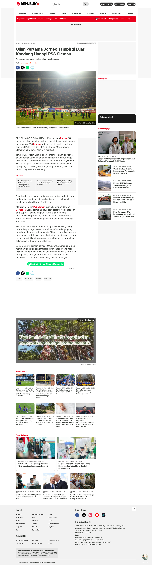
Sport (50, 520)
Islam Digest (53, 517)
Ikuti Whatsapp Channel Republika (47, 264)
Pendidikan (76, 13)
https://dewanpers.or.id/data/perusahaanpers (33, 555)
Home (18, 43)
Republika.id (119, 4)
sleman (19, 279)
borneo (38, 279)
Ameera (18, 514)
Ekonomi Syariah (38, 514)
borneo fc (47, 279)
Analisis (35, 520)
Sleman (37, 144)
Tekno (34, 524)
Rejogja (24, 43)
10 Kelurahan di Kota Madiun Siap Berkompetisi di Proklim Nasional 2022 (24, 185)
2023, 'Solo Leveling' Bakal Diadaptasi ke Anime (65, 183)
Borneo (64, 138)
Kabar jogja (38, 13)
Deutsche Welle (106, 4)
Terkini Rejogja (104, 128)
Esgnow (19, 527)
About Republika (22, 540)
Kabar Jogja (32, 43)
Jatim (63, 13)
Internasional (20, 524)
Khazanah (19, 517)
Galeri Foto (117, 13)
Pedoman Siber (54, 540)
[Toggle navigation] (18, 4)
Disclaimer (19, 543)
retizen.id (131, 4)
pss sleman (28, 279)
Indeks (130, 13)
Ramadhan (36, 530)
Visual (34, 527)
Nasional (23, 13)
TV (17, 530)
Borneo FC (21, 209)
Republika (21, 19)
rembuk (103, 13)
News (18, 520)
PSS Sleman (39, 207)
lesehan (90, 13)
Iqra (33, 517)
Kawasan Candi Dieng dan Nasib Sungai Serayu (45, 183)
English (51, 527)
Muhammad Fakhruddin (28, 63)
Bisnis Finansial (54, 524)
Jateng (52, 13)
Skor (50, 514)
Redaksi (35, 540)
